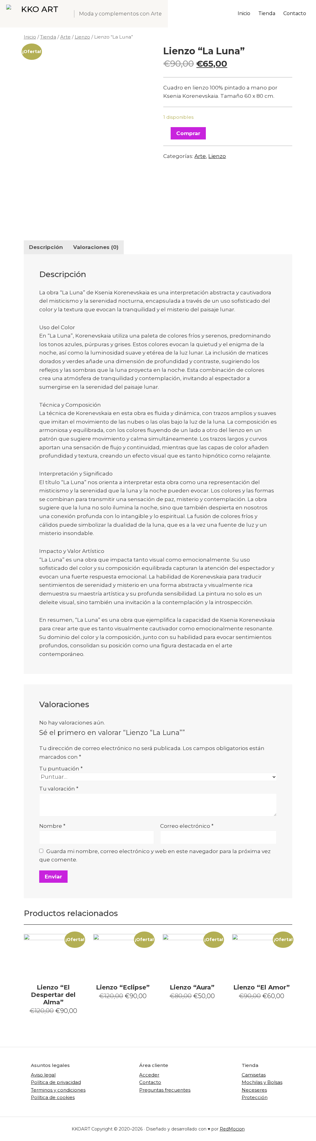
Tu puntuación (61, 769)
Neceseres (254, 1090)
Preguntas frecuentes (164, 1090)
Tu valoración (58, 789)
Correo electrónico (187, 826)
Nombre (52, 826)
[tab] (46, 247)
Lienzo (82, 37)
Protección (255, 1097)
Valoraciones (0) (95, 247)
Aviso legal (43, 1075)
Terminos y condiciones (58, 1090)
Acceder (149, 1075)
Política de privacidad (56, 1082)
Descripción (46, 247)
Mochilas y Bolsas (262, 1082)
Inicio (30, 37)
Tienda (48, 37)
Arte (65, 37)
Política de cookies (53, 1097)
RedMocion (232, 1129)
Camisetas (254, 1075)
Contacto (150, 1082)
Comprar (188, 133)
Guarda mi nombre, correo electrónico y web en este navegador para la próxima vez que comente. (155, 855)
